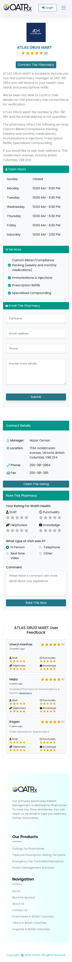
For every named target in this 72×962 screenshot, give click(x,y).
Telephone (52, 547)
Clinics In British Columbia (29, 923)
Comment (14, 567)
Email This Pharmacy (24, 305)
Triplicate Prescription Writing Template (38, 855)
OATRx (36, 955)
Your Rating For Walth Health (28, 506)
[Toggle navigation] (63, 8)
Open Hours (16, 169)
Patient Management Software (33, 868)
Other (48, 553)
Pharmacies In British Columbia (33, 916)
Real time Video (18, 555)
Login (49, 7)
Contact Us (19, 910)
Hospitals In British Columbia (31, 929)
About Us (18, 904)
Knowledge (51, 525)
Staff (13, 512)
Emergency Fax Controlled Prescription (38, 861)
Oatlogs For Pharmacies (28, 849)
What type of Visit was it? (26, 541)
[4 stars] (22, 517)
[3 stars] (17, 517)
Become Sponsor (23, 897)
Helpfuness (18, 525)
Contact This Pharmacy (36, 64)
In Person (18, 547)
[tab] (36, 495)
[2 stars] (12, 517)
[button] (36, 495)
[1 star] (8, 517)
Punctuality (51, 512)
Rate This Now (36, 603)
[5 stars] (26, 517)
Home (16, 891)
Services (14, 249)
